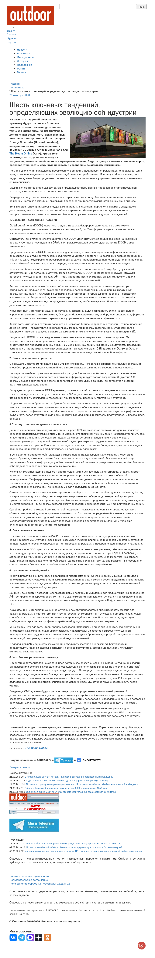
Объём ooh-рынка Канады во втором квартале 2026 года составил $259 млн (66, 787)
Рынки (21, 68)
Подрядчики (24, 64)
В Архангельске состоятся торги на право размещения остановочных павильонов (69, 776)
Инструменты (25, 57)
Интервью (23, 61)
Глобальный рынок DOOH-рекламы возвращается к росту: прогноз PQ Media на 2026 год (72, 843)
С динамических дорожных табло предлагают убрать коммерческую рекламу (67, 780)
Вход (10, 27)
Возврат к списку (19, 767)
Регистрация (22, 27)
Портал (11, 42)
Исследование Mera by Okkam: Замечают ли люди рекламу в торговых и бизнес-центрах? (74, 847)
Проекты (12, 34)
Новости (22, 49)
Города (21, 72)
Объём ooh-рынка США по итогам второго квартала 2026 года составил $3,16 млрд (71, 791)
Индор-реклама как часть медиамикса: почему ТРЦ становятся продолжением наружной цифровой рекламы (83, 851)
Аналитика (23, 53)
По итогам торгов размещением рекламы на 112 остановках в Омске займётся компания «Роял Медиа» (82, 784)
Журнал (11, 38)
